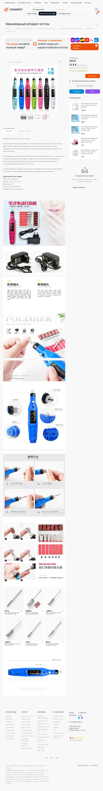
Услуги (24, 712)
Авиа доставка (26, 727)
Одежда (8, 716)
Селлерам (37, 3)
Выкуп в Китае (41, 734)
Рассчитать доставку (47, 14)
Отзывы (64, 3)
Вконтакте (46, 758)
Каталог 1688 (11, 712)
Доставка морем (26, 733)
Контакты (88, 3)
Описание (9, 131)
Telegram (51, 758)
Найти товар (32, 14)
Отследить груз (64, 14)
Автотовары (9, 736)
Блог (54, 730)
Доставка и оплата (24, 131)
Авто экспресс (26, 722)
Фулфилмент (55, 3)
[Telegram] (76, 91)
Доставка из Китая (24, 3)
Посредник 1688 (42, 745)
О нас (46, 3)
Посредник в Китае (43, 737)
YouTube (56, 758)
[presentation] (20, 117)
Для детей (9, 719)
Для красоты (10, 727)
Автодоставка (26, 719)
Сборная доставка (27, 736)
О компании (58, 712)
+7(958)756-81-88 (82, 714)
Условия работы (9, 3)
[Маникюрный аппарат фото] (34, 89)
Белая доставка (26, 748)
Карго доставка (26, 730)
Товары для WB (42, 724)
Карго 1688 (40, 750)
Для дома (9, 722)
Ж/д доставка (25, 724)
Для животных (10, 724)
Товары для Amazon (43, 726)
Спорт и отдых (10, 733)
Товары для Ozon (42, 721)
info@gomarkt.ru (77, 722)
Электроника (10, 739)
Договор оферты (58, 733)
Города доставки (76, 3)
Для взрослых (10, 730)
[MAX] (92, 91)
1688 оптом (41, 747)
